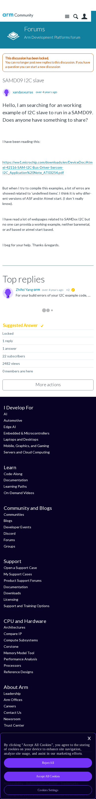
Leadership (12, 693)
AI (5, 414)
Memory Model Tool (19, 653)
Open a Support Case (20, 568)
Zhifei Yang (25, 289)
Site (67, 16)
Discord (10, 533)
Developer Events (17, 527)
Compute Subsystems (21, 640)
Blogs (8, 520)
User (84, 16)
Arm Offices (13, 700)
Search (75, 16)
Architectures (14, 627)
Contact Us (12, 712)
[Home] (17, 15)
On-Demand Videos (19, 493)
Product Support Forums (23, 580)
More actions (48, 384)
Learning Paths (15, 486)
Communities (14, 514)
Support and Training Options (26, 606)
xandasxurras (23, 92)
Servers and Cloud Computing (27, 452)
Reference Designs (18, 672)
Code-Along (13, 474)
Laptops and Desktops (21, 439)
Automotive (13, 420)
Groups (9, 546)
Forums (9, 540)
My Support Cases (18, 574)
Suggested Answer (20, 325)
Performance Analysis (20, 659)
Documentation (16, 480)
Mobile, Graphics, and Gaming (26, 446)
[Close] (89, 738)
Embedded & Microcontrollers (26, 433)
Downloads (12, 593)
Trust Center (14, 725)
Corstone (11, 646)
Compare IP (13, 634)
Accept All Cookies (48, 776)
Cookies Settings (48, 790)
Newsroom (12, 719)
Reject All (48, 763)
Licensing (11, 599)
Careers (10, 706)
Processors (12, 665)
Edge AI (10, 427)
